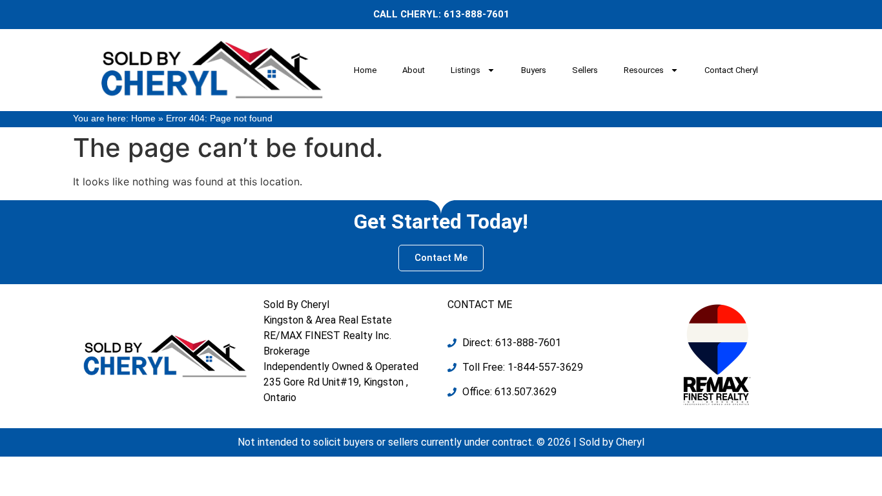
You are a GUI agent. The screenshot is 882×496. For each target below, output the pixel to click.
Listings (465, 70)
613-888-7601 (476, 14)
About (413, 70)
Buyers (533, 70)
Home (365, 70)
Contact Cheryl (731, 70)
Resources (644, 70)
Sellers (585, 70)
